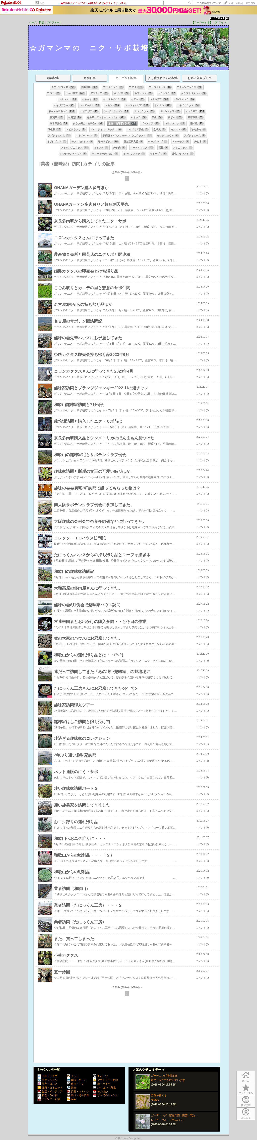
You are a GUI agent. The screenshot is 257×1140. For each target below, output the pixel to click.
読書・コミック (80, 1091)
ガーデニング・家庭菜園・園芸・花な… (174, 1115)
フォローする (246, 1093)
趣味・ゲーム (79, 1079)
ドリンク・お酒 (51, 1099)
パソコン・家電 (106, 1087)
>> (209, 2)
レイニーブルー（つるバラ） (168, 1120)
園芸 (42, 2)
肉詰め (155, 1100)
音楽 (73, 1087)
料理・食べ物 (49, 1095)
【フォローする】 (202, 22)
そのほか (102, 1091)
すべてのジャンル (107, 1095)
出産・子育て (49, 1076)
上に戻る (246, 1117)
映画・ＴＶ (77, 1083)
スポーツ (102, 1076)
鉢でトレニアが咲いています (168, 1080)
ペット (75, 1076)
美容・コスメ (49, 1083)
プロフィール (54, 22)
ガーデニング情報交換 (164, 1075)
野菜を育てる (159, 1095)
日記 (41, 22)
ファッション (49, 1079)
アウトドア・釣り (107, 1079)
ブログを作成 (235, 2)
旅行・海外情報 (80, 1095)
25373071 (217, 18)
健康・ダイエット (52, 1087)
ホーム (33, 22)
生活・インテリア (52, 1091)
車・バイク (103, 1083)
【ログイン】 (221, 22)
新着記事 (246, 1105)
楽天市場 (250, 2)
